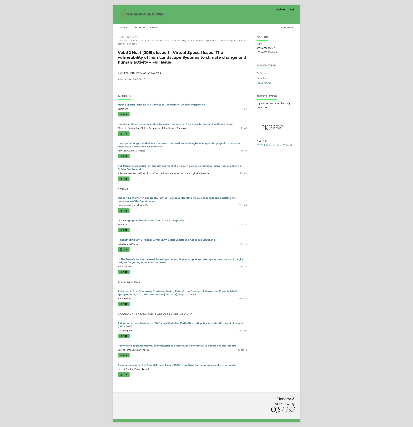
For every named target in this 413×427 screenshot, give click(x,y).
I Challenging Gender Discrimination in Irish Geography (151, 220)
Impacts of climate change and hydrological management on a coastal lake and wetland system (175, 124)
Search (288, 27)
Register (280, 9)
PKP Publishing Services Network (274, 145)
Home (121, 37)
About (154, 27)
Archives (139, 27)
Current (123, 27)
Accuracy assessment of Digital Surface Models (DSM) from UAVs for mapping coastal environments (177, 365)
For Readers (262, 73)
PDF (124, 114)
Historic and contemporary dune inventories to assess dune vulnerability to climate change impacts (177, 345)
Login (292, 9)
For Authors (262, 77)
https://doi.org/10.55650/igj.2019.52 (142, 72)
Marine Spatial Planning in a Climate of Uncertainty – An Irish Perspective (161, 104)
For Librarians (264, 82)
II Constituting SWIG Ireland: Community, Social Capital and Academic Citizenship (167, 239)
